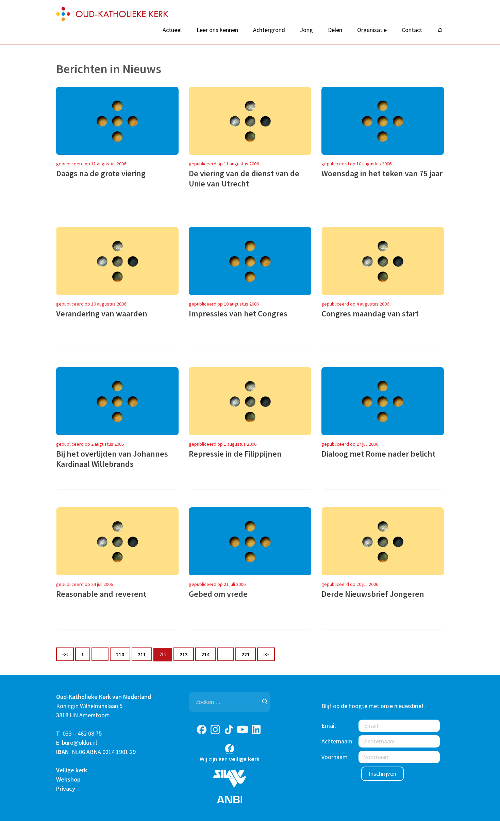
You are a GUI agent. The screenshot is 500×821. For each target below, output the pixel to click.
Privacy (65, 788)
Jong (306, 30)
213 (186, 654)
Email (328, 725)
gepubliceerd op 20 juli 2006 (349, 584)
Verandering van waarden (101, 314)
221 (248, 654)
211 (144, 654)
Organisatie (372, 30)
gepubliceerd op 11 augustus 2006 (91, 164)
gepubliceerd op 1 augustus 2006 (222, 444)
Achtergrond (269, 30)
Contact (412, 30)
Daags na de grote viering (101, 173)
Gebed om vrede (218, 594)
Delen (335, 30)
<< (65, 654)
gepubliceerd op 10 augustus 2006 (356, 164)
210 (123, 654)
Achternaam (336, 741)
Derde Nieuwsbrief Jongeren (372, 594)
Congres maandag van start (370, 314)
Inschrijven (382, 773)
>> (266, 654)
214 (208, 654)
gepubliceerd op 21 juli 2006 (217, 584)
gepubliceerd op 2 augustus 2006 (90, 444)
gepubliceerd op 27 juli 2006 (349, 444)
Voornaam (334, 757)
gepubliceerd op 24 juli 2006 (84, 584)
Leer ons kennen (217, 30)
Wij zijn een (230, 759)
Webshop (68, 779)
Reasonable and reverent (101, 594)
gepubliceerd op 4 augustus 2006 (355, 304)
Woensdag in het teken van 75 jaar (382, 173)
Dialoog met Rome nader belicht (378, 454)
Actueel (172, 30)
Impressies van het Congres (238, 314)
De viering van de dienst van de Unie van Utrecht (244, 178)
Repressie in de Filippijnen (235, 454)
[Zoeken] (440, 30)
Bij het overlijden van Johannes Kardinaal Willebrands (112, 459)
